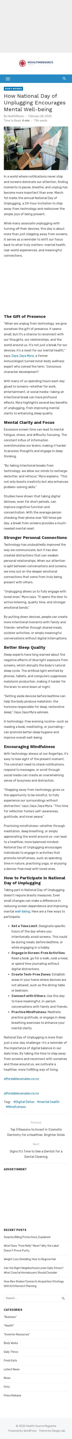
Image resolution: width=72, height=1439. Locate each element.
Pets (7, 1387)
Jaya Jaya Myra (22, 356)
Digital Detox (25, 1102)
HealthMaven (16, 116)
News (7, 1378)
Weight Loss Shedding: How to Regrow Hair (30, 1259)
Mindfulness (17, 1107)
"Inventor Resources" (17, 1334)
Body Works (13, 88)
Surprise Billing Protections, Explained (27, 1237)
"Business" (10, 1317)
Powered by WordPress (22, 1430)
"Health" (9, 1325)
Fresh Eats (10, 1360)
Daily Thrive (11, 1352)
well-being (22, 911)
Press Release (12, 1395)
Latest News (12, 1369)
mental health (49, 1102)
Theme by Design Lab (52, 1430)
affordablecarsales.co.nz (21, 1079)
